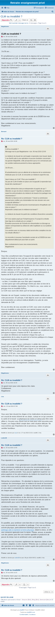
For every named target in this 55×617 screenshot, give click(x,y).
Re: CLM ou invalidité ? (11, 139)
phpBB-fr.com (31, 612)
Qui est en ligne (7, 597)
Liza (2, 396)
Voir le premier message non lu (18, 23)
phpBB (22, 610)
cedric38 (4, 438)
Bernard (3, 131)
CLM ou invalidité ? (11, 16)
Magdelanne (5, 26)
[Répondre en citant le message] (48, 28)
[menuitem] (6, 7)
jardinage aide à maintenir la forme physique (17, 530)
